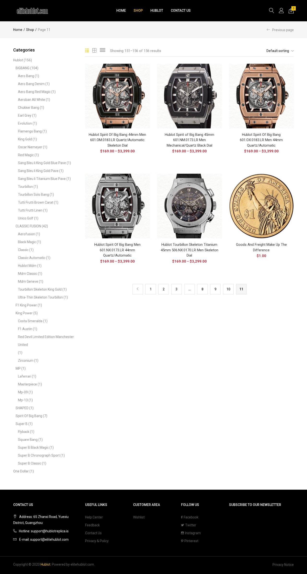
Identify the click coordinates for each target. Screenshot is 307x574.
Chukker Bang (28, 107)
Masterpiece (27, 384)
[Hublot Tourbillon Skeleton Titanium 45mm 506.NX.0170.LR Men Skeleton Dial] (189, 206)
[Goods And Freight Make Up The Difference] (261, 206)
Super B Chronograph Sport (39, 455)
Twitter (190, 525)
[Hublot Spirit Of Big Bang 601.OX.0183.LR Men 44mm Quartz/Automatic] (261, 96)
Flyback (23, 432)
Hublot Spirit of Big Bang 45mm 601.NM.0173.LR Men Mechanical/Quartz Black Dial (189, 140)
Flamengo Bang (30, 131)
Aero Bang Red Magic (34, 92)
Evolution (25, 123)
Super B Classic (29, 463)
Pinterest (191, 541)
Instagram (193, 533)
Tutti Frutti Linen (30, 210)
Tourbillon (25, 187)
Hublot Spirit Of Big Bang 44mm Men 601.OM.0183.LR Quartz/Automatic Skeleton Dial (117, 140)
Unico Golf (25, 218)
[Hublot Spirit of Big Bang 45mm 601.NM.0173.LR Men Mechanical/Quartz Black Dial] (189, 96)
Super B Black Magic (33, 447)
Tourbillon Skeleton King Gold (40, 289)
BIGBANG (23, 68)
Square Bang (28, 440)
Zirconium (25, 360)
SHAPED (22, 408)
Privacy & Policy (97, 541)
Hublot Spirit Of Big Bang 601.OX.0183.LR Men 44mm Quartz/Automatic (261, 140)
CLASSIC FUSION (28, 226)
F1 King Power (26, 305)
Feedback (92, 525)
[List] (102, 50)
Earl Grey (24, 115)
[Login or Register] (281, 10)
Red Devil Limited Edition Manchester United (46, 341)
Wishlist (139, 517)
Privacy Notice (283, 565)
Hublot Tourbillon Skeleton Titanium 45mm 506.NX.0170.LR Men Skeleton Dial (189, 250)
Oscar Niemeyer (30, 147)
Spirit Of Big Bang (29, 416)
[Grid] (87, 50)
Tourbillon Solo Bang (33, 194)
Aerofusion (26, 234)
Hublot (156, 10)
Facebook (191, 517)
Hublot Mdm (27, 266)
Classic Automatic (31, 258)
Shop (138, 10)
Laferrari (24, 376)
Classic (23, 250)
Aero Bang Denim (31, 84)
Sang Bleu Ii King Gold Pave (38, 171)
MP (18, 368)
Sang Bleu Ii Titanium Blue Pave (42, 179)
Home (121, 10)
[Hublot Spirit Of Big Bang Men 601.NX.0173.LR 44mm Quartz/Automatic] (117, 206)
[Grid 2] (94, 50)
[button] (291, 11)
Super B (22, 424)
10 (228, 289)
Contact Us (181, 10)
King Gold (25, 139)
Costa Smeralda (30, 321)
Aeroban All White (31, 100)
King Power (24, 313)
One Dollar (21, 471)
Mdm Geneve (28, 281)
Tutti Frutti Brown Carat (35, 202)
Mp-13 (23, 400)
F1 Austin (25, 329)
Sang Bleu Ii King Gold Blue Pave (42, 163)
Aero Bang (26, 76)
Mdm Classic (27, 274)
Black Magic (27, 242)
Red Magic (26, 155)
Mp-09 (23, 392)
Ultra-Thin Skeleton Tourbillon (40, 297)
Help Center (94, 517)
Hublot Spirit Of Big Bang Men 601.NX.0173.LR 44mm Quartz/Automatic (117, 250)
